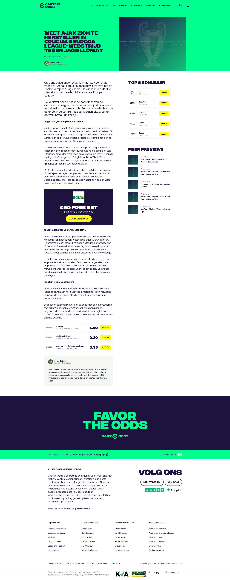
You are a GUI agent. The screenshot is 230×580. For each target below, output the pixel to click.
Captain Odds (54, 523)
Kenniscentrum (54, 550)
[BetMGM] (132, 103)
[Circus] (132, 124)
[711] (132, 92)
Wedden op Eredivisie (157, 528)
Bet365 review (87, 533)
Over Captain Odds (55, 563)
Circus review (86, 537)
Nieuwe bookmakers (89, 550)
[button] (188, 6)
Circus (141, 123)
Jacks (141, 133)
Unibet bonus (120, 528)
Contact (91, 563)
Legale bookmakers (89, 523)
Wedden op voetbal (157, 523)
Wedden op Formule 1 (157, 541)
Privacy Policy (103, 563)
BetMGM (142, 102)
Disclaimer (116, 563)
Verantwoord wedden (75, 563)
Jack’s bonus (120, 537)
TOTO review (86, 546)
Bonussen (136, 5)
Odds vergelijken (54, 541)
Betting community (156, 550)
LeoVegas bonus (122, 550)
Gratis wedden (155, 546)
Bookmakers (120, 5)
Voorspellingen (100, 5)
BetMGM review (88, 541)
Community (165, 5)
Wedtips (150, 5)
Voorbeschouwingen (56, 533)
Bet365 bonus (121, 533)
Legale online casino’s (56, 546)
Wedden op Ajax (155, 537)
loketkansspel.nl (54, 575)
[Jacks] (132, 134)
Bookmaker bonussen (124, 523)
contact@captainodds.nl (78, 508)
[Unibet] (132, 113)
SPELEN (164, 92)
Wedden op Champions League (161, 533)
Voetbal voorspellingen (57, 528)
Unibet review (87, 528)
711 (140, 91)
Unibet (141, 112)
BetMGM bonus (121, 541)
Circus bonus (120, 546)
